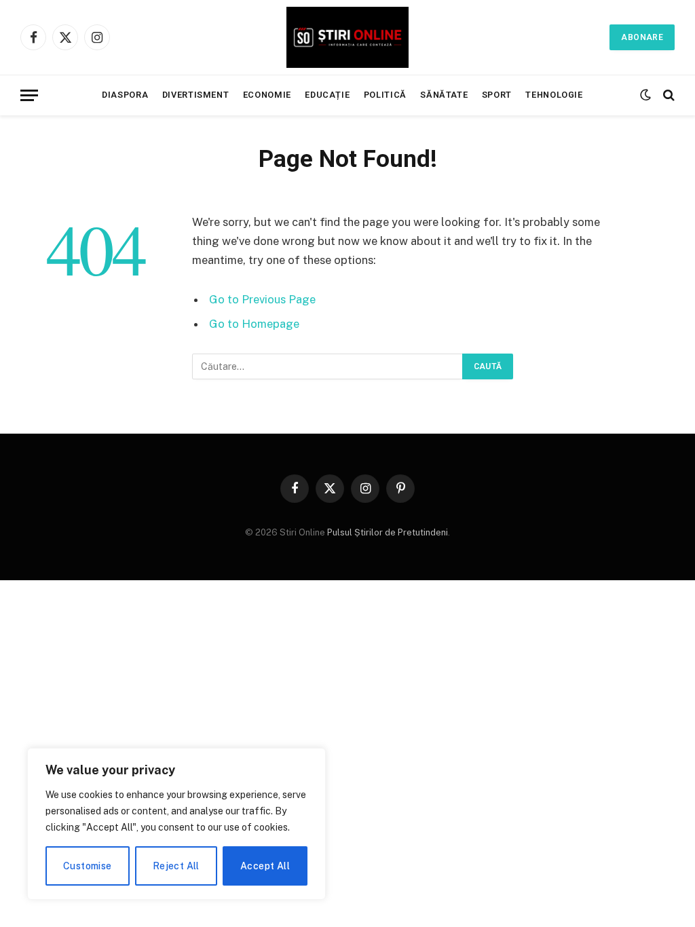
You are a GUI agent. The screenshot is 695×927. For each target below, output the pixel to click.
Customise (87, 865)
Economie (267, 95)
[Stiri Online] (347, 37)
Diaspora (125, 95)
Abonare (642, 37)
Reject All (176, 865)
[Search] (667, 95)
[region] (176, 824)
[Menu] (29, 95)
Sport (497, 95)
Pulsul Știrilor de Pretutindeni (386, 532)
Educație (327, 95)
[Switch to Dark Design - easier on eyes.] (645, 95)
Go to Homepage (254, 323)
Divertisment (195, 95)
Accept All (265, 865)
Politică (385, 95)
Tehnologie (553, 95)
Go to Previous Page (262, 299)
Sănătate (444, 95)
